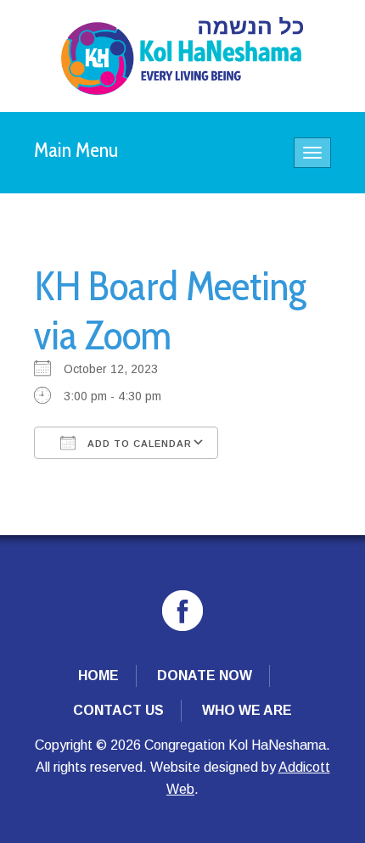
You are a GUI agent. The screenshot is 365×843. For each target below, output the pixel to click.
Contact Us (118, 710)
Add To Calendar (138, 443)
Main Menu (76, 149)
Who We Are (247, 710)
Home (98, 675)
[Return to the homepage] (182, 56)
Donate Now (204, 675)
